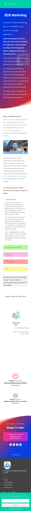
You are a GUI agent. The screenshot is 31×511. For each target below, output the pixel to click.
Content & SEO (8, 487)
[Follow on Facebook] (10, 444)
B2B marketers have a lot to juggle (15, 176)
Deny (15, 505)
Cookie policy (12, 508)
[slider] (14, 152)
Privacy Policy (19, 508)
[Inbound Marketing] (15, 386)
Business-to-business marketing (12, 119)
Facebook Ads (8, 485)
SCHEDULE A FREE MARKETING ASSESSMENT (15, 436)
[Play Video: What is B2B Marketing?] (15, 145)
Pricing (6, 480)
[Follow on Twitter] (14, 444)
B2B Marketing (8, 482)
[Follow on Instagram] (20, 444)
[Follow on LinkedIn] (17, 444)
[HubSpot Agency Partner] (15, 404)
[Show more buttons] (26, 152)
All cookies (15, 501)
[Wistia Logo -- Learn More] (23, 152)
